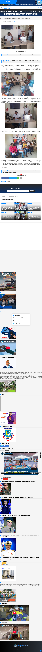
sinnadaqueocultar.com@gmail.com (20, 321)
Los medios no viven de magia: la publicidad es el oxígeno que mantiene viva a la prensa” (8, 208)
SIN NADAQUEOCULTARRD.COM (23, 649)
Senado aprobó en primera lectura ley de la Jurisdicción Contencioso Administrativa (33, 208)
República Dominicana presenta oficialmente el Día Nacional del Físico (21, 218)
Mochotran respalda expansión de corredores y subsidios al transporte (23, 54)
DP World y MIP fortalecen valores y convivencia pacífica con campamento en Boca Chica (34, 217)
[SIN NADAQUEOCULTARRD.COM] (21, 647)
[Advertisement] (3, 254)
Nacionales (8, 181)
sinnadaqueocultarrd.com (18, 323)
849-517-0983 (17, 320)
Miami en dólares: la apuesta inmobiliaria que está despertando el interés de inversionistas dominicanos (8, 217)
